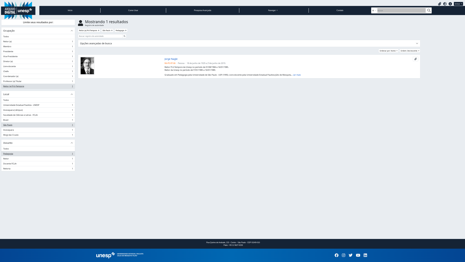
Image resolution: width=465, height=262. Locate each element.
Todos (6, 36)
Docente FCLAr (38, 164)
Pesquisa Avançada (202, 10)
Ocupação (9, 30)
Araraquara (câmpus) (38, 111)
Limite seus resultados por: (38, 22)
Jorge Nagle (171, 58)
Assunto (7, 142)
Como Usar (133, 10)
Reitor (38, 159)
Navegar (272, 10)
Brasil (38, 121)
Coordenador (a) (38, 77)
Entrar (458, 4)
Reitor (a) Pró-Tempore (38, 87)
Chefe (38, 72)
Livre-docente (38, 67)
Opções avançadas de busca (96, 43)
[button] (439, 4)
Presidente (38, 52)
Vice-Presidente (38, 57)
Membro (38, 47)
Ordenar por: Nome (388, 51)
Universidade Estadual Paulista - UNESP (38, 106)
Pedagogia (38, 154)
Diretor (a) (38, 62)
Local (6, 94)
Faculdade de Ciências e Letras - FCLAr (38, 116)
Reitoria (38, 169)
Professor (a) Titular (38, 82)
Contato (340, 10)
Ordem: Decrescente (409, 51)
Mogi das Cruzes (38, 135)
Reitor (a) (38, 42)
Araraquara (38, 130)
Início (70, 10)
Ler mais (297, 75)
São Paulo (38, 125)
